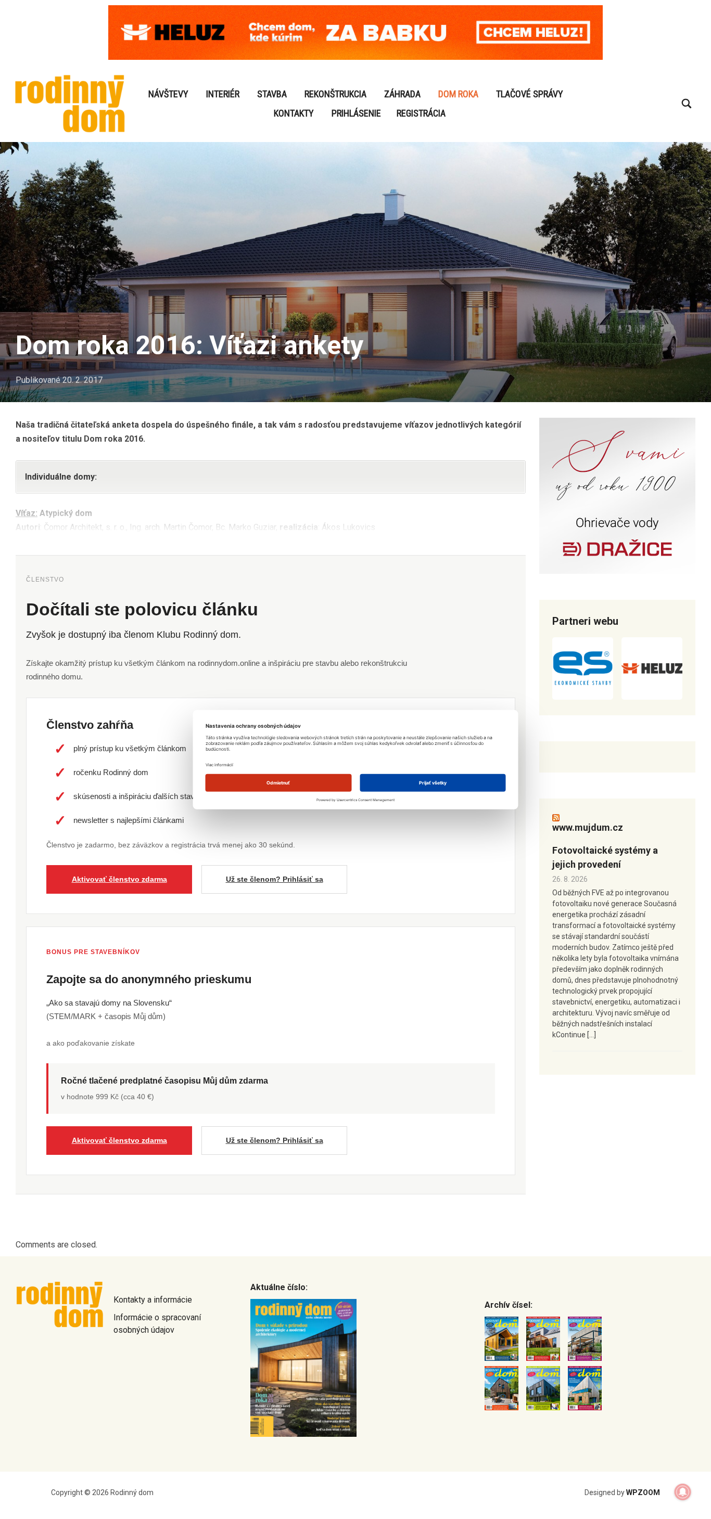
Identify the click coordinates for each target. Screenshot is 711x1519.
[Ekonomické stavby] (582, 668)
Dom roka (458, 93)
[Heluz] (651, 668)
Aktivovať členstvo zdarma (119, 879)
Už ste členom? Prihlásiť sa (274, 879)
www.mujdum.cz (587, 827)
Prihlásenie (356, 113)
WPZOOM (643, 1492)
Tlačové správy (529, 93)
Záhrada (402, 93)
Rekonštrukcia (335, 93)
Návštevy (168, 93)
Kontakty (294, 113)
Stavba (272, 93)
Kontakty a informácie (152, 1300)
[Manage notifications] (683, 1492)
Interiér (222, 93)
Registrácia (421, 113)
